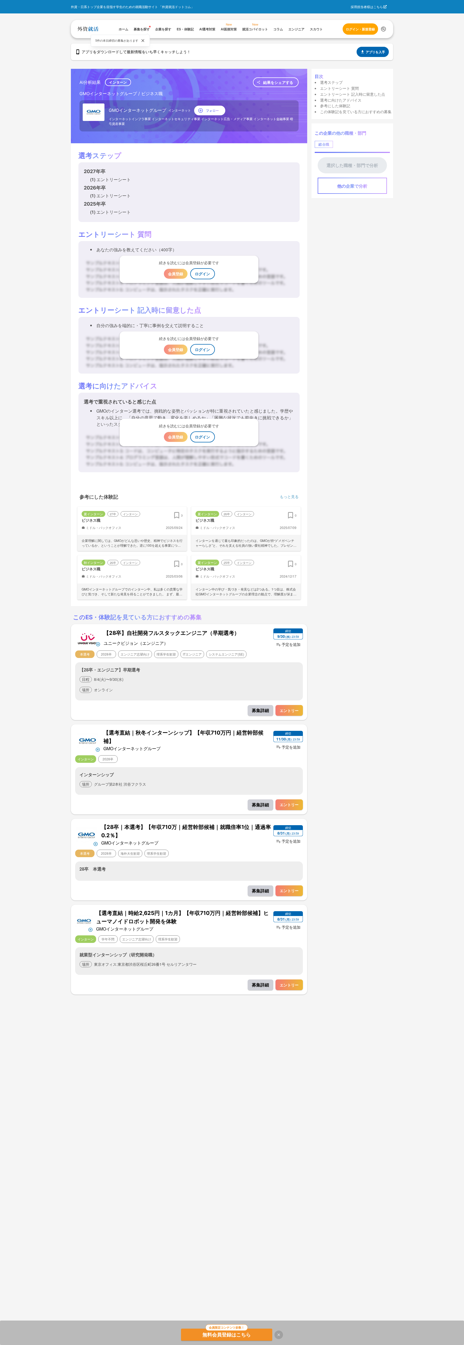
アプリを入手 (375, 51)
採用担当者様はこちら (367, 6)
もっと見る (289, 496)
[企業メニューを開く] (87, 638)
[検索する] (383, 29)
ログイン (202, 273)
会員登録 (175, 273)
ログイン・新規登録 (360, 29)
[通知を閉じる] (142, 40)
